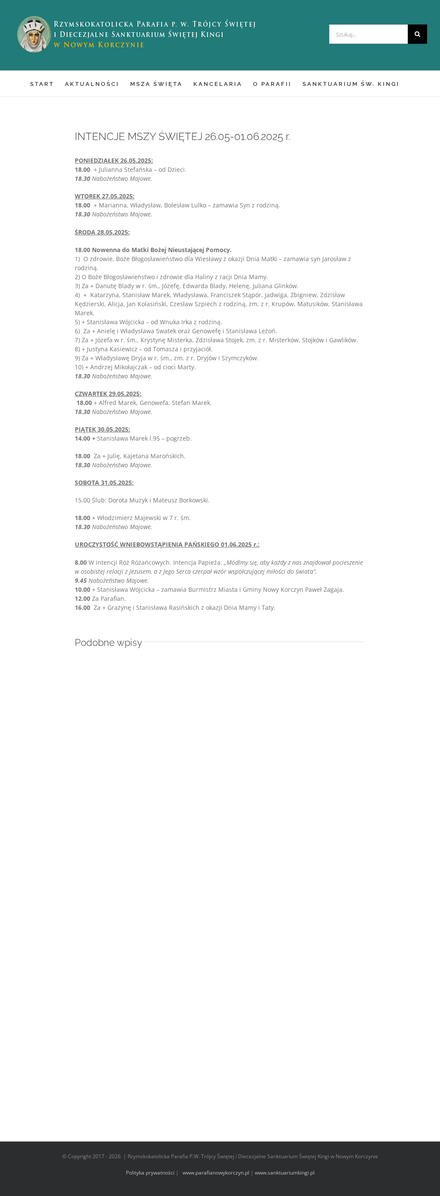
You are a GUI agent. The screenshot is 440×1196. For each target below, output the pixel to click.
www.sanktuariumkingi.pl (285, 1172)
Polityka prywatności (150, 1172)
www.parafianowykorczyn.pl (215, 1172)
